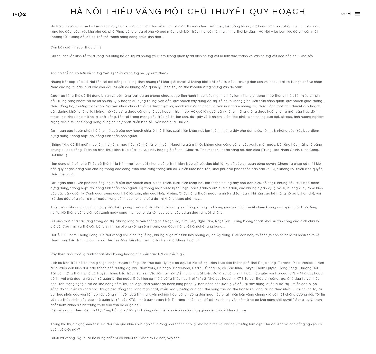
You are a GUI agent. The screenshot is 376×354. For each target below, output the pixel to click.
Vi (349, 14)
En (343, 14)
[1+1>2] (19, 14)
